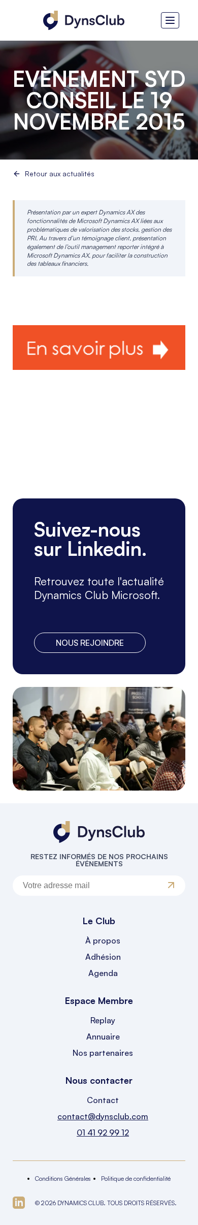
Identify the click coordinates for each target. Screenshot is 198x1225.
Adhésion (103, 957)
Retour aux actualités (59, 174)
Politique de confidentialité (136, 1178)
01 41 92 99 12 (103, 1132)
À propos (102, 940)
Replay (102, 1020)
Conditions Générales (63, 1178)
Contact (103, 1100)
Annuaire (103, 1036)
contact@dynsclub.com (102, 1116)
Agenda (103, 973)
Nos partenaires (103, 1053)
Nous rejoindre (90, 643)
